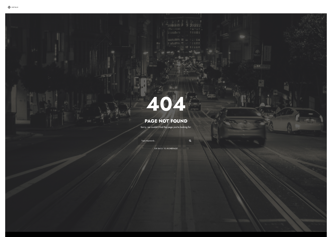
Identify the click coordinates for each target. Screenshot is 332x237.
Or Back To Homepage (166, 148)
